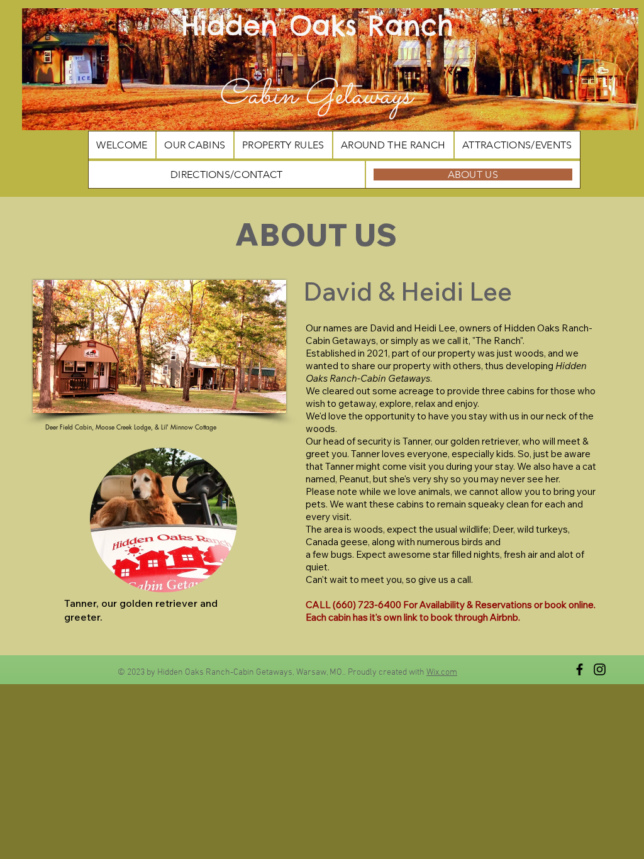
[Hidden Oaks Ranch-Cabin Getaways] (579, 669)
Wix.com (441, 672)
